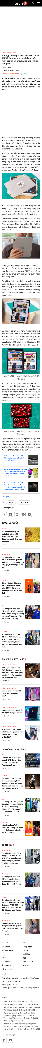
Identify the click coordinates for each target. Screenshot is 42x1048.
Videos (7, 962)
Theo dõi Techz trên (10, 74)
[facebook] (10, 514)
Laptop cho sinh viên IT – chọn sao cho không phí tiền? (12, 693)
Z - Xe (25, 950)
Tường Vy (11, 67)
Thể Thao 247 (28, 962)
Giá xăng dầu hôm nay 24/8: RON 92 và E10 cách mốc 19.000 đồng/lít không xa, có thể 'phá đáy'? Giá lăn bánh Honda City (13, 614)
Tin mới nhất (10, 522)
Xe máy (4, 632)
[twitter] (4, 514)
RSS (24, 958)
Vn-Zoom (26, 965)
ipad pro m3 (24, 502)
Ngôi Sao (26, 954)
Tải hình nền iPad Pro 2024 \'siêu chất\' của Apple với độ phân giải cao (14, 458)
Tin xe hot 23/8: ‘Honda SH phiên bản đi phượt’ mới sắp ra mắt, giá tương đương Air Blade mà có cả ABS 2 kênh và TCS (12, 783)
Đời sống (4, 529)
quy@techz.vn (12, 985)
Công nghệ (27, 947)
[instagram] (16, 514)
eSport (4, 580)
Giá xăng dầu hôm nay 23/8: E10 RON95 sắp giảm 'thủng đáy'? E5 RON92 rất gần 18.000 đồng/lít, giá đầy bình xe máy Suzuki (13, 905)
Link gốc (5, 497)
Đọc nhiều (7, 845)
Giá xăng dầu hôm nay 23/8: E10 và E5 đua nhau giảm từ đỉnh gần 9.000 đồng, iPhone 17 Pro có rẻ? (12, 882)
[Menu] (38, 3)
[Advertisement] (21, 114)
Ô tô (3, 606)
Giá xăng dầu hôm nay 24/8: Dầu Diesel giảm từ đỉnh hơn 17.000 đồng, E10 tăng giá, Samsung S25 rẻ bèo (13, 562)
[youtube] (23, 514)
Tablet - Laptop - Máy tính (9, 53)
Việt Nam (5, 822)
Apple (11, 502)
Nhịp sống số (6, 554)
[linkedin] (29, 514)
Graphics (8, 969)
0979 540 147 (15, 981)
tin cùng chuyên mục (13, 659)
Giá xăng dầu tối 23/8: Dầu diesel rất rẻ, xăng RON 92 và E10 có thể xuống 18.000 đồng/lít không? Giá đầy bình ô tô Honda (12, 807)
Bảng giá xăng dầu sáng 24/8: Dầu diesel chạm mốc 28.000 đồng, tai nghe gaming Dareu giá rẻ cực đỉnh (13, 588)
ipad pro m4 (9, 508)
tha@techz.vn (33, 988)
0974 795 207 (22, 988)
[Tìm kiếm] (32, 3)
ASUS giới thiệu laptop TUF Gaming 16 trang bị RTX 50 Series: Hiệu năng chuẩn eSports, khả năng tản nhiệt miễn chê (12, 672)
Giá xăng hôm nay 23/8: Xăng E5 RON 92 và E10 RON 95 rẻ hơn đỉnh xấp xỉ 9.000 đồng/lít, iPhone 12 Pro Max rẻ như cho (12, 858)
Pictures (8, 965)
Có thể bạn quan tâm (13, 749)
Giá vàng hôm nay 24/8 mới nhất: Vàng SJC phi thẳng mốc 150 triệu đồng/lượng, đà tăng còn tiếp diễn (12, 537)
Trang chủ (6, 947)
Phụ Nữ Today (7, 950)
